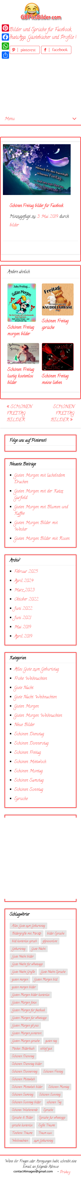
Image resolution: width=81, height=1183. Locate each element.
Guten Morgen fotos (24, 1002)
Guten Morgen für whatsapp (29, 1018)
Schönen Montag (28, 771)
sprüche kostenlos (22, 1125)
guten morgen (20, 979)
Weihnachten (20, 1141)
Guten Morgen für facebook (28, 1010)
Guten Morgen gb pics (25, 1025)
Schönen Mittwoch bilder (27, 1087)
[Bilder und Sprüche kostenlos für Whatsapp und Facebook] (40, 11)
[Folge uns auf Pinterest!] (25, 53)
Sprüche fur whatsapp (52, 1118)
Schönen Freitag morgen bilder (20, 330)
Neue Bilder (24, 725)
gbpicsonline (50, 941)
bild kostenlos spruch (24, 941)
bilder (14, 225)
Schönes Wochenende (25, 1110)
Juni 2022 (23, 608)
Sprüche (21, 799)
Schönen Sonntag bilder (26, 1102)
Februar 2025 (26, 571)
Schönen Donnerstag (31, 743)
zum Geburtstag (43, 1141)
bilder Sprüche (55, 933)
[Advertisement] (40, 84)
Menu (9, 119)
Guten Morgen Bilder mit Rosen (42, 539)
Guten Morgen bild (45, 979)
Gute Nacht (23, 688)
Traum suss (45, 1133)
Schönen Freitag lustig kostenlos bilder (20, 376)
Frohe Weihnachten (30, 678)
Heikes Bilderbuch (23, 1048)
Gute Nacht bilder (23, 956)
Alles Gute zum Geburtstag (36, 669)
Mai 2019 (22, 627)
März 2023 (24, 590)
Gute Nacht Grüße (23, 972)
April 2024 (24, 581)
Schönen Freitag (27, 752)
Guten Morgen (26, 706)
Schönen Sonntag (28, 789)
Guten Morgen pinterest (26, 1033)
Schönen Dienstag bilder (27, 1064)
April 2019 (23, 636)
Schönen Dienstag (29, 734)
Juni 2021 (22, 618)
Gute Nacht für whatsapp (27, 964)
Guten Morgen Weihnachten (38, 715)
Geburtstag (18, 949)
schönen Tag (54, 1102)
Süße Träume (46, 1125)
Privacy (65, 1172)
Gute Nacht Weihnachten (35, 697)
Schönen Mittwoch (30, 762)
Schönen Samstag (29, 780)
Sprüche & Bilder (22, 1118)
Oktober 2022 (26, 599)
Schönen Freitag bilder (19, 413)
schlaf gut (46, 1048)
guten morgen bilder (24, 987)
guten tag (51, 1041)
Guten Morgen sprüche (26, 1041)
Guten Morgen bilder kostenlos (31, 995)
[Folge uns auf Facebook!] (56, 53)
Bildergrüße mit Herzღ (26, 933)
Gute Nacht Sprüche (53, 972)
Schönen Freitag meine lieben (55, 379)
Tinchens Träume (22, 1133)
